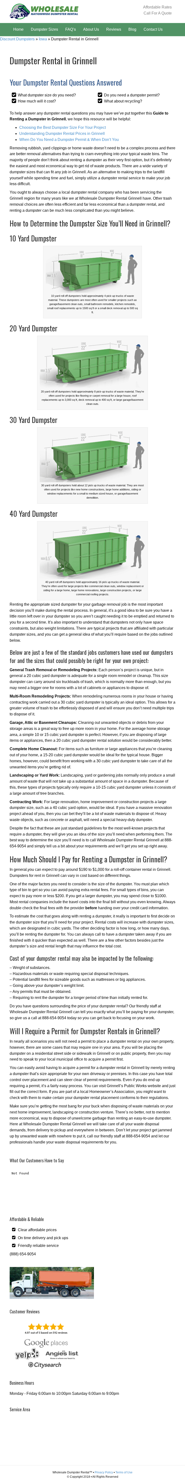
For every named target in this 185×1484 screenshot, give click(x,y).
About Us (91, 29)
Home (18, 29)
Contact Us (153, 29)
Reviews (113, 29)
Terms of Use (123, 1472)
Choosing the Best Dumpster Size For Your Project (62, 127)
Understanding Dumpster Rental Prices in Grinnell (62, 133)
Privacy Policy (104, 1472)
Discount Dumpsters (17, 39)
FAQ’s (70, 29)
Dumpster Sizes (44, 29)
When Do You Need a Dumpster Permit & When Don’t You (69, 140)
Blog (132, 29)
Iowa (43, 39)
